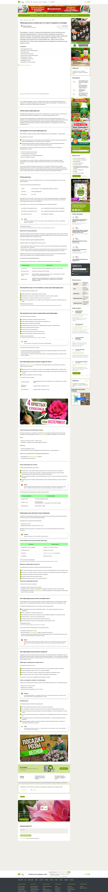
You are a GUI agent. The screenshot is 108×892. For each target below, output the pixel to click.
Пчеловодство (86, 329)
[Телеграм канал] (85, 2)
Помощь (61, 879)
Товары (56, 879)
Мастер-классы (76, 280)
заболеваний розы (38, 590)
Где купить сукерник (77, 164)
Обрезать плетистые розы (49, 553)
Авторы (40, 1)
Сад (73, 314)
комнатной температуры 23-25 (27, 815)
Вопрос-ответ (35, 1)
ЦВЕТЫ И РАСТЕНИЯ (49, 15)
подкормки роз (42, 434)
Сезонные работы (21, 889)
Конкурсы (41, 879)
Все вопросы (84, 176)
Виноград (81, 315)
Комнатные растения (75, 315)
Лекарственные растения (47, 890)
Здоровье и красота (83, 887)
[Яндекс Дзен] (89, 2)
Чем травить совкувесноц (78, 163)
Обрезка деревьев (76, 161)
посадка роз (22, 796)
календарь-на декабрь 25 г (78, 169)
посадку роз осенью (30, 364)
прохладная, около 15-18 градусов (27, 813)
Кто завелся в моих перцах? (78, 173)
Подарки (46, 879)
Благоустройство (71, 887)
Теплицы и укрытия (33, 890)
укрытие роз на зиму (32, 456)
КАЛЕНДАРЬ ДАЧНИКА (34, 15)
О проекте (66, 879)
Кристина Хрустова (27, 26)
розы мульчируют (33, 632)
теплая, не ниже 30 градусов (26, 816)
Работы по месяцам (21, 887)
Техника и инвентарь (71, 889)
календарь (75, 171)
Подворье (69, 890)
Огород (75, 314)
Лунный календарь (21, 886)
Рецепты (51, 879)
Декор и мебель (58, 887)
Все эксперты (76, 373)
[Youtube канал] (88, 2)
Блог (31, 1)
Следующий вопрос (23, 819)
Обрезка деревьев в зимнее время (80, 159)
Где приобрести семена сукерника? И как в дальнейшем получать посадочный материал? (81, 167)
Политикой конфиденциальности (80, 273)
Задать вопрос (63, 768)
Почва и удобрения (33, 887)
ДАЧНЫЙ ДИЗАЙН (57, 15)
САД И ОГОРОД (41, 15)
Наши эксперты (76, 308)
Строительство (58, 890)
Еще (86, 68)
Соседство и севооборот (34, 889)
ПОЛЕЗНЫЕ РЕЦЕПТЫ (74, 15)
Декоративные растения (47, 886)
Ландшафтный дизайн (81, 314)
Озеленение (57, 889)
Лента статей (28, 1)
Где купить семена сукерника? (79, 158)
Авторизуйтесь (23, 838)
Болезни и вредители (34, 886)
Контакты (71, 879)
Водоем (56, 886)
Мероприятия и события (22, 890)
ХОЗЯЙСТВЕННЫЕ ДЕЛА (65, 15)
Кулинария (82, 886)
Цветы (86, 314)
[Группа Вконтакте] (86, 2)
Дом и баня (69, 886)
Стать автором (44, 1)
